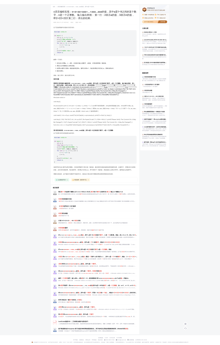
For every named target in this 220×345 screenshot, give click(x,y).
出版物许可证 (158, 342)
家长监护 (103, 342)
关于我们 (75, 340)
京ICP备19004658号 (53, 342)
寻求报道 (94, 340)
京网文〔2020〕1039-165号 (65, 342)
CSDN (106, 337)
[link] (54, 6)
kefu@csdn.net (121, 340)
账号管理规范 (138, 342)
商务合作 (88, 340)
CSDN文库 (112, 337)
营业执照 (165, 342)
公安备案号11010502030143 (40, 342)
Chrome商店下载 (130, 342)
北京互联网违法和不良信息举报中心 (92, 342)
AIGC (72, 22)
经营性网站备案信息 (78, 342)
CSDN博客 (119, 337)
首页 (54, 6)
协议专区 (100, 340)
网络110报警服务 (110, 342)
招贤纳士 (81, 340)
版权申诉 (152, 342)
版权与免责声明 (145, 342)
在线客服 (131, 340)
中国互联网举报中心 (120, 342)
